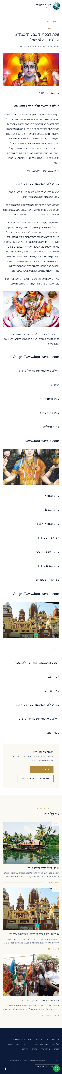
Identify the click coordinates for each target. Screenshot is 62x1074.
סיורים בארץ (27, 1044)
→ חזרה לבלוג (52, 21)
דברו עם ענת (56, 1068)
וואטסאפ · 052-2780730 (35, 778)
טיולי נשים (55, 1044)
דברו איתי (41, 769)
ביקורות (56, 1049)
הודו (49, 29)
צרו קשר (25, 1049)
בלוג (17, 1044)
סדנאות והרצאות (41, 1044)
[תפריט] (5, 6)
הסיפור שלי (45, 1049)
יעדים (30, 1039)
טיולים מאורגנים (19, 1039)
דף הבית (39, 1039)
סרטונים (9, 1044)
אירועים (34, 1049)
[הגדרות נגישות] (5, 1069)
